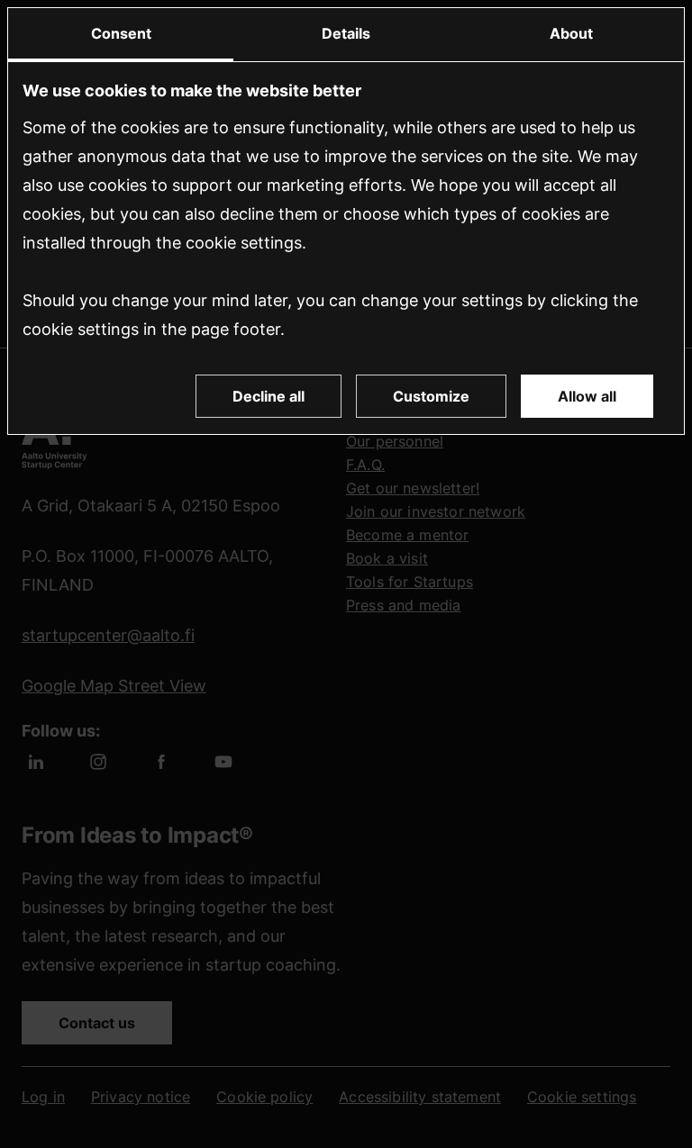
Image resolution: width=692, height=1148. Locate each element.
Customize (431, 396)
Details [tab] (346, 33)
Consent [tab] (121, 33)
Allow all (587, 396)
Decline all (268, 396)
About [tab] (571, 33)
